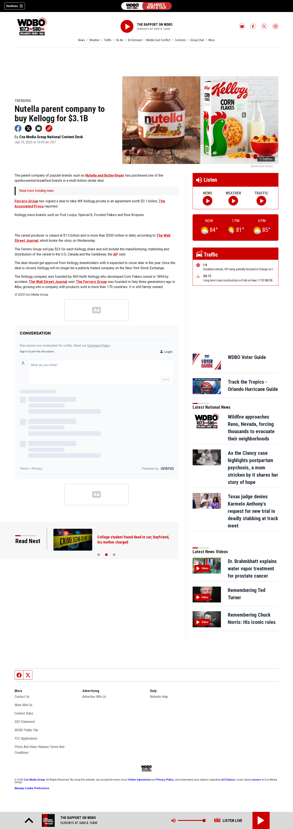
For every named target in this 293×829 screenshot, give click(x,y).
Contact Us (22, 697)
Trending (23, 101)
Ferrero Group (26, 201)
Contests (180, 40)
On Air (119, 40)
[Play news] (207, 201)
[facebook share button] (18, 128)
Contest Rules (24, 713)
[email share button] (38, 128)
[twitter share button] (28, 128)
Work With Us (23, 705)
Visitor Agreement (139, 779)
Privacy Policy (165, 779)
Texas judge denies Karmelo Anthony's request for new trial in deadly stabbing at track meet (253, 511)
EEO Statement (25, 722)
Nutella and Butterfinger (104, 175)
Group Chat (197, 40)
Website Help (159, 697)
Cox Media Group (34, 779)
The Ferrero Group (91, 282)
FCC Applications (26, 738)
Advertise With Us (94, 697)
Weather (94, 40)
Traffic (108, 40)
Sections (12, 6)
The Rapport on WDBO (154, 25)
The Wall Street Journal (48, 282)
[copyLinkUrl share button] (48, 128)
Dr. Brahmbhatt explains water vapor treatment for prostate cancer (252, 568)
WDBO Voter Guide (247, 357)
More (211, 40)
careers (256, 779)
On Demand (135, 40)
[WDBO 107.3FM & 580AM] (146, 6)
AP (115, 254)
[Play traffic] (261, 201)
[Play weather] (233, 201)
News (81, 40)
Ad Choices (228, 779)
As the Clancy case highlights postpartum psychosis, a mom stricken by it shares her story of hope (253, 467)
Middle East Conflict (158, 40)
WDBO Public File (26, 730)
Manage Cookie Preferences (32, 788)
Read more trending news (36, 191)
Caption (266, 159)
